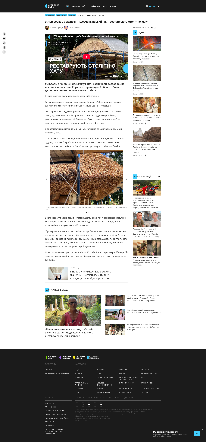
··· (138, 6)
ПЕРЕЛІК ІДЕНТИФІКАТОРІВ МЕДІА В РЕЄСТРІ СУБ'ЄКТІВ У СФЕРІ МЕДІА (57, 431)
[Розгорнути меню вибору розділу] (67, 6)
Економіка (80, 373)
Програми (49, 426)
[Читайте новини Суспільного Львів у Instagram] (83, 404)
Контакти (49, 403)
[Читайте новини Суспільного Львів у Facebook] (77, 404)
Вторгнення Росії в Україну (57, 373)
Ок (197, 434)
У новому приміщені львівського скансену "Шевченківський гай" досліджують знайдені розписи (90, 275)
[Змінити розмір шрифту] (159, 28)
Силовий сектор (126, 383)
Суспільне (104, 416)
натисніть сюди (105, 418)
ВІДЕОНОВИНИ (61, 15)
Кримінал (123, 370)
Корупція (101, 370)
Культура (113, 6)
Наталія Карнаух (56, 28)
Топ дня (101, 15)
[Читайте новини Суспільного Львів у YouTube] (89, 404)
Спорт (104, 6)
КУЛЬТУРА (72, 15)
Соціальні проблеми (150, 389)
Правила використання (55, 414)
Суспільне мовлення (54, 411)
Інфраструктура (148, 377)
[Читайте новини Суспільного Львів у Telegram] (101, 404)
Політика (79, 389)
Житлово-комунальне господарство (129, 378)
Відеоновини (91, 15)
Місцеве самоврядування (104, 384)
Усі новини (75, 6)
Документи (50, 422)
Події (77, 370)
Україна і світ (95, 6)
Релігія (100, 389)
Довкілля (79, 377)
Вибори (122, 373)
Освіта (100, 373)
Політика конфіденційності (57, 418)
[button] (4, 34)
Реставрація (50, 15)
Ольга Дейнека (74, 28)
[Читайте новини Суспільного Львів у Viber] (95, 404)
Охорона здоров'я (105, 377)
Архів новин (50, 407)
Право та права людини (82, 384)
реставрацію (116, 84)
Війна (84, 6)
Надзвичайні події (149, 373)
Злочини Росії (125, 389)
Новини (48, 370)
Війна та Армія (103, 392)
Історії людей (147, 383)
